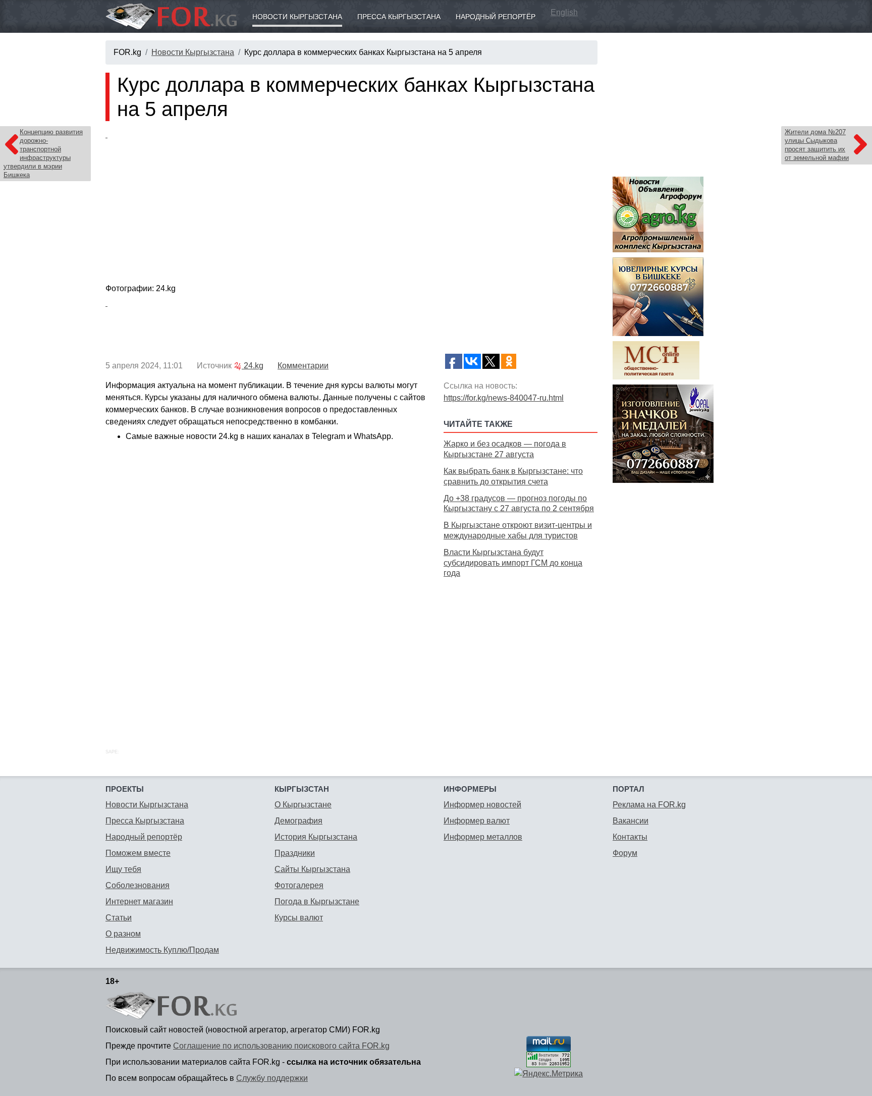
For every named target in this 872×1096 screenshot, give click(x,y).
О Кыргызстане (303, 804)
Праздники (295, 853)
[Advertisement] (520, 652)
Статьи (118, 917)
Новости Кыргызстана (297, 17)
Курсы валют (299, 917)
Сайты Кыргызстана (312, 869)
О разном (123, 933)
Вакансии (630, 820)
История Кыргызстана (316, 837)
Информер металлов (483, 837)
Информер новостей (482, 804)
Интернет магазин (139, 901)
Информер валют (477, 820)
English (564, 12)
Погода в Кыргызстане (317, 901)
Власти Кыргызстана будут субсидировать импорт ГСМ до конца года (513, 563)
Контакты (630, 837)
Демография (298, 820)
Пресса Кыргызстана (399, 17)
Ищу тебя (123, 869)
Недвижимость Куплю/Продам (162, 950)
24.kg (252, 365)
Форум (625, 853)
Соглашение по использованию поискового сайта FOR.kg (281, 1046)
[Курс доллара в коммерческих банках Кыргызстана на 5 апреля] (351, 204)
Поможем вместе (138, 853)
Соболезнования (137, 885)
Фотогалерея (299, 885)
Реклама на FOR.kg (649, 804)
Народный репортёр (495, 17)
